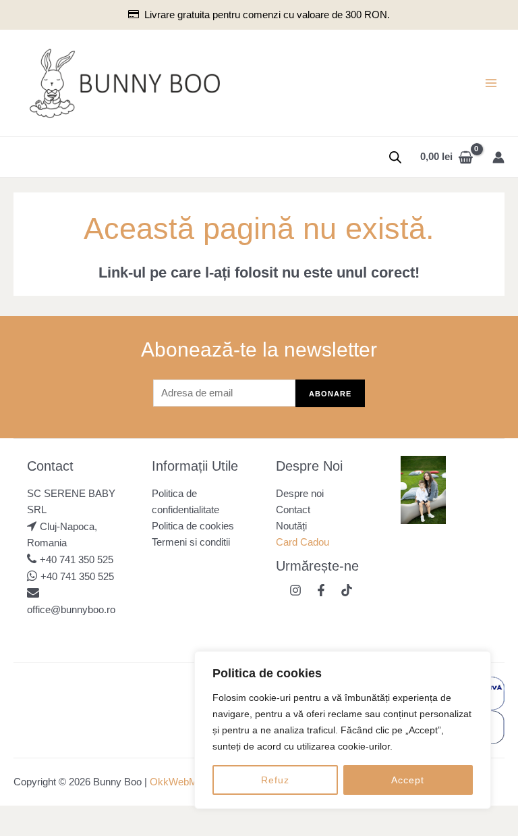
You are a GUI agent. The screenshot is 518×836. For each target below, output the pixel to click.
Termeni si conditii (191, 542)
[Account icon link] (498, 157)
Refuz (275, 780)
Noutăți (291, 526)
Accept (407, 780)
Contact (293, 509)
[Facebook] (321, 590)
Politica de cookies (193, 526)
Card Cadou (302, 542)
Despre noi (300, 493)
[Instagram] (295, 590)
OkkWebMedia (183, 782)
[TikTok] (347, 590)
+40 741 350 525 (76, 559)
